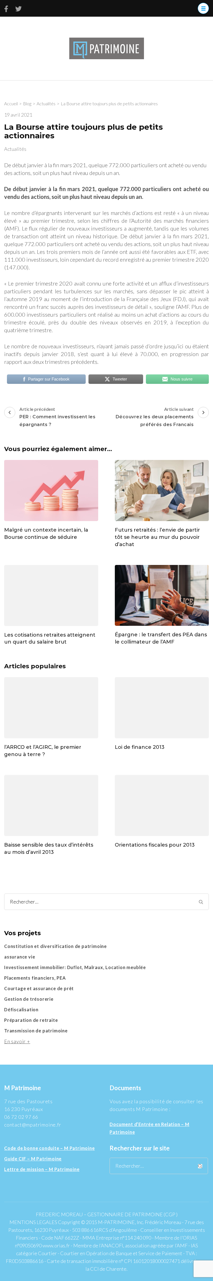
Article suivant (155, 416)
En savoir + (17, 1041)
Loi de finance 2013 (139, 747)
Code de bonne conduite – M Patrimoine (49, 1148)
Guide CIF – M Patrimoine (33, 1158)
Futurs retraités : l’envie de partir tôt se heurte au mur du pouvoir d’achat (157, 537)
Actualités (15, 149)
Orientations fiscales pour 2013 (155, 845)
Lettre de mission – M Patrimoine (42, 1169)
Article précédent (57, 416)
